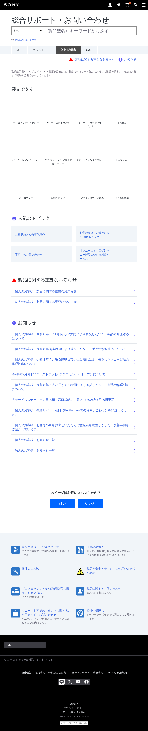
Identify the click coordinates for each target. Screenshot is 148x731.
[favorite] (118, 5)
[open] (110, 5)
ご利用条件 (74, 703)
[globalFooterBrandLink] (74, 723)
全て (19, 50)
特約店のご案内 (57, 672)
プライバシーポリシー (74, 708)
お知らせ (130, 59)
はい (62, 503)
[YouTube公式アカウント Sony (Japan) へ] (78, 682)
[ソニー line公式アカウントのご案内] (62, 682)
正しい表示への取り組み (74, 712)
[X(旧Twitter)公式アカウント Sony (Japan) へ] (70, 682)
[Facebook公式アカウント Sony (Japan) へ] (86, 682)
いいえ (90, 503)
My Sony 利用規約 (116, 672)
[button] (140, 718)
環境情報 (98, 672)
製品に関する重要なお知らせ (95, 59)
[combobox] (74, 30)
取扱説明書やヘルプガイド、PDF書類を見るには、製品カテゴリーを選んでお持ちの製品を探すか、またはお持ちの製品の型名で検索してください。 (73, 73)
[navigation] (144, 5)
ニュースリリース (79, 672)
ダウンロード (41, 50)
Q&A (89, 50)
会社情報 (26, 672)
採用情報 (40, 672)
